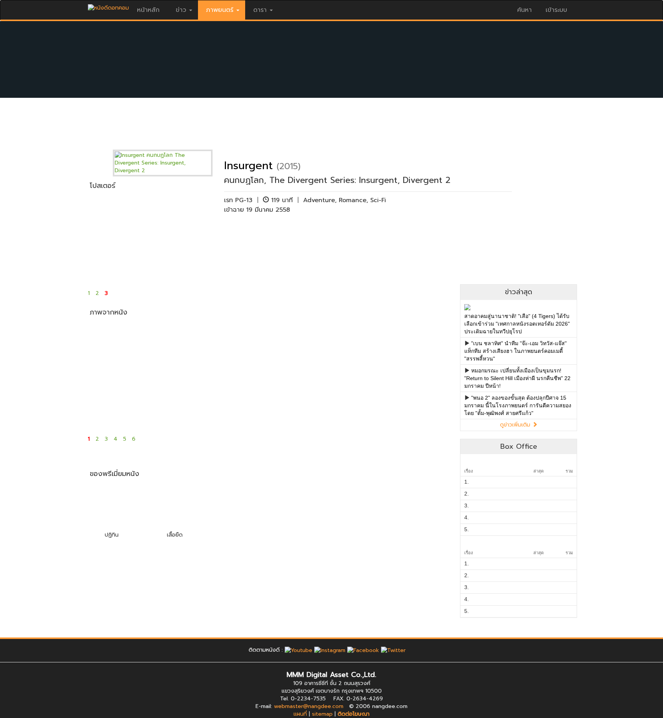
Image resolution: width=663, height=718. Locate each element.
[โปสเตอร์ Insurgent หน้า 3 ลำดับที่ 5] (360, 238)
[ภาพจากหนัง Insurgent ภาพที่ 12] (421, 401)
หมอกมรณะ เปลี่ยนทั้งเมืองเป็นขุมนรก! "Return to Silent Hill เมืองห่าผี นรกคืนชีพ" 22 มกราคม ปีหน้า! (517, 378)
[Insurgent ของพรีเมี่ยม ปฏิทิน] (111, 506)
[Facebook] (363, 650)
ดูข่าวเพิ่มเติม (516, 425)
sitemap (322, 714)
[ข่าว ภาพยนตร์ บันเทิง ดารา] (108, 6)
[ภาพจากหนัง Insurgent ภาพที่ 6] (421, 347)
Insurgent (248, 165)
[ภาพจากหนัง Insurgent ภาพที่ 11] (360, 401)
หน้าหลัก (148, 10)
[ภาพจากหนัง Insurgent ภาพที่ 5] (360, 347)
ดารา (260, 10)
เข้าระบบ (556, 10)
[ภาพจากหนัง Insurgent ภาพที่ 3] (238, 347)
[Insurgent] (168, 163)
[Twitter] (393, 650)
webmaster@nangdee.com (308, 706)
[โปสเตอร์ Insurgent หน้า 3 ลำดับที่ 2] (177, 238)
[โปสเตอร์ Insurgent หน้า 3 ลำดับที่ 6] (421, 238)
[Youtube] (298, 650)
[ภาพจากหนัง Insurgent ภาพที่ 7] (116, 401)
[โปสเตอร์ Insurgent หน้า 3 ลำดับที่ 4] (299, 238)
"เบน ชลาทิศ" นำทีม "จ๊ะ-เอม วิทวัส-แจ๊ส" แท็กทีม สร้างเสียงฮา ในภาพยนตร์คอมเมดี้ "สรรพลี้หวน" (515, 351)
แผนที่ (300, 714)
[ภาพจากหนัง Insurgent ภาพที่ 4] (299, 347)
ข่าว (180, 10)
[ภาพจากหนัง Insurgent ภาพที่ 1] (116, 347)
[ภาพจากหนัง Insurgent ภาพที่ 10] (299, 401)
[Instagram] (329, 650)
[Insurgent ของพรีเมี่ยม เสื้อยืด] (174, 506)
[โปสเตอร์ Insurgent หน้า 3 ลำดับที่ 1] (116, 238)
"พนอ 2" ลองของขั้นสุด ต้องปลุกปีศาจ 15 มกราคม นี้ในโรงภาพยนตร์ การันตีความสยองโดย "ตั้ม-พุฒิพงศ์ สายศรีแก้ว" (517, 405)
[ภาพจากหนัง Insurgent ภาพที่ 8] (177, 401)
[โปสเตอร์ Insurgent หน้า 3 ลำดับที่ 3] (238, 238)
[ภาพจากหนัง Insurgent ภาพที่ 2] (177, 347)
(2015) (288, 166)
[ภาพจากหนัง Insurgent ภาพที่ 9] (238, 401)
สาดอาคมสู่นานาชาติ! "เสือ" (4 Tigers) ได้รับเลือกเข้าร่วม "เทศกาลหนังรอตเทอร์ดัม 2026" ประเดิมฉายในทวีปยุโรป (517, 323)
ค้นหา (524, 10)
